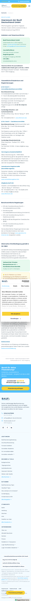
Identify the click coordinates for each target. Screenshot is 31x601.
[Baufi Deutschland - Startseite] (6, 6)
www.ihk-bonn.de (21, 118)
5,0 (6, 1)
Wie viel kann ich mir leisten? (9, 490)
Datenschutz (13, 588)
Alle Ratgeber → (6, 499)
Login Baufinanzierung (8, 544)
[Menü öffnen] (29, 6)
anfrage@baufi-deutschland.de (16, 46)
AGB (20, 588)
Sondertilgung (5, 493)
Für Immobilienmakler (7, 451)
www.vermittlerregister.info (10, 179)
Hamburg (4, 510)
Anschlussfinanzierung (7, 442)
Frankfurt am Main (6, 519)
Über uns (4, 530)
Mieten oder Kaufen (7, 474)
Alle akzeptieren (15, 313)
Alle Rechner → (6, 477)
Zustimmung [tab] (5, 286)
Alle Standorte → (6, 522)
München (4, 513)
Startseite (4, 12)
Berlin (3, 507)
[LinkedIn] (11, 427)
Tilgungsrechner (6, 465)
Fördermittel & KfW (7, 496)
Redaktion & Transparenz (8, 542)
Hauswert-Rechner (6, 471)
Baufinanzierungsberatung (8, 439)
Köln (2, 516)
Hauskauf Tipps (5, 488)
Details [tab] (15, 286)
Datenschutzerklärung (8, 348)
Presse (3, 539)
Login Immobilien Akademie (9, 547)
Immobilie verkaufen (7, 454)
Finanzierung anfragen (15, 388)
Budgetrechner (5, 462)
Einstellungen (15, 318)
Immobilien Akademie (7, 448)
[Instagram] (3, 427)
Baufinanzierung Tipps (7, 485)
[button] (15, 381)
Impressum (4, 588)
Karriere (3, 536)
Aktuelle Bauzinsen (6, 533)
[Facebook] (7, 427)
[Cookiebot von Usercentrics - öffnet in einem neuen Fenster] (22, 281)
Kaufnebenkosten (6, 468)
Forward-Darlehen (6, 445)
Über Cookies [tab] (25, 286)
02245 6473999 (24, 1)
